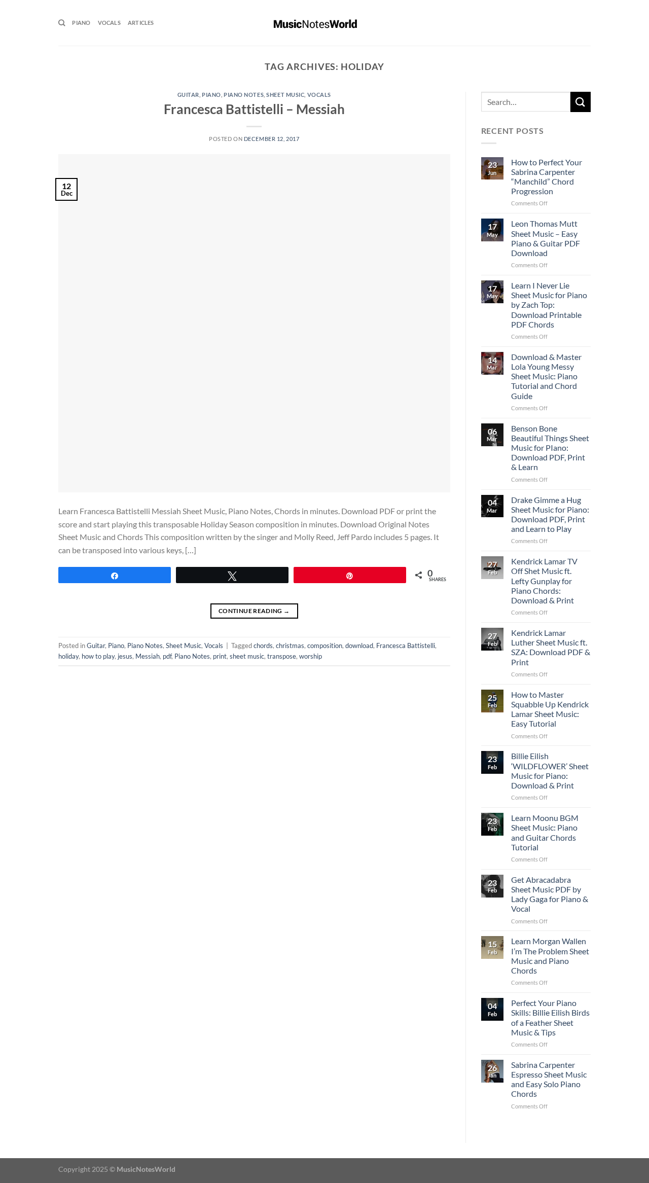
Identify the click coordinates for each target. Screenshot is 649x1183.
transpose (281, 656)
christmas (290, 645)
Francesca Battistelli (405, 645)
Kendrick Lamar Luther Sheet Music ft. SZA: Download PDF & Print (550, 647)
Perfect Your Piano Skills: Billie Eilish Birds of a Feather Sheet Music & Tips (550, 1017)
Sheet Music (285, 94)
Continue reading (254, 611)
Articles (141, 22)
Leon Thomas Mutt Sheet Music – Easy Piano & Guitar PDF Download (545, 238)
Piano (81, 22)
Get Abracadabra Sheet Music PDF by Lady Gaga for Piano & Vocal (549, 894)
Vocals (109, 22)
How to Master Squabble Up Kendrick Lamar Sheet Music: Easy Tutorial (550, 709)
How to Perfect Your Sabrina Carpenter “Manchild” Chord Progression (546, 176)
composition (324, 645)
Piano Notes (244, 94)
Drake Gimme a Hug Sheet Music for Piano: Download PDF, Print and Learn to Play (550, 514)
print (220, 656)
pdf (167, 656)
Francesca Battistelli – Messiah (254, 109)
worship (310, 656)
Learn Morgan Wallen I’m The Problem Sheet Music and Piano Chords (550, 955)
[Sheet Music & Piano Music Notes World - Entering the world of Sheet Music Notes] (324, 22)
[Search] (61, 23)
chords (263, 645)
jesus (125, 656)
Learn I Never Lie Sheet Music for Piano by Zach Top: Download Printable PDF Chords (549, 304)
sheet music (247, 656)
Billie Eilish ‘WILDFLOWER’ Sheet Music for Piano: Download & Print (550, 770)
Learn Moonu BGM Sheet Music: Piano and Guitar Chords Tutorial (545, 832)
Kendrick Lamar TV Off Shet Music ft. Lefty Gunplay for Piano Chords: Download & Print (544, 580)
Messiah (147, 656)
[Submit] (580, 102)
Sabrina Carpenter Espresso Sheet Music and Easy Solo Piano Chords (549, 1079)
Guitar (188, 94)
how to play (98, 656)
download (359, 645)
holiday (68, 656)
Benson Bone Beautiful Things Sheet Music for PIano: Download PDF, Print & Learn (550, 447)
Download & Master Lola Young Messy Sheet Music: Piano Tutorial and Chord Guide (546, 376)
